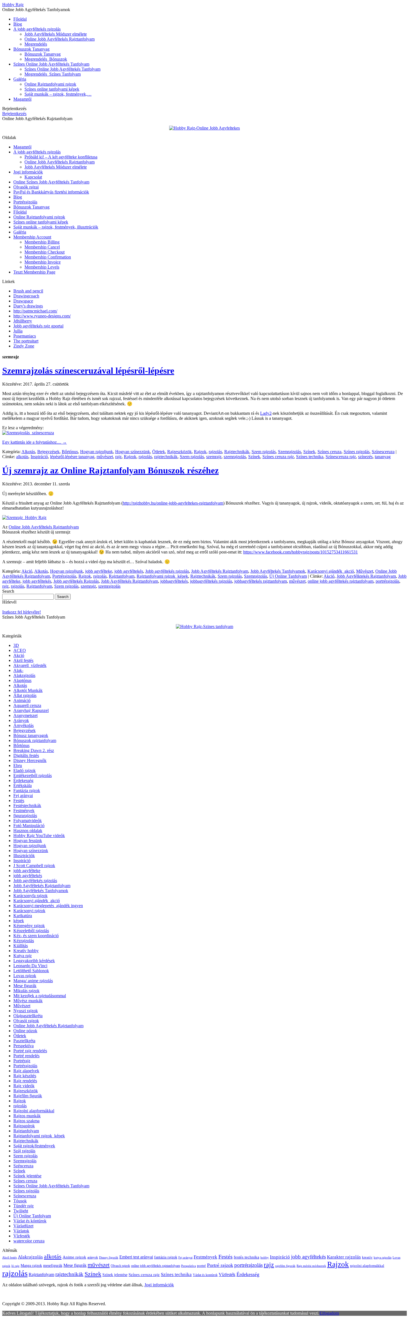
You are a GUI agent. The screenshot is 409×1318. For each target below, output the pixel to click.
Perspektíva (23, 1045)
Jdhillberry (22, 321)
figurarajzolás (25, 815)
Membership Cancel (42, 247)
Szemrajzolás (289, 451)
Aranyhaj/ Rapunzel (31, 710)
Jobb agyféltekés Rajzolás (76, 581)
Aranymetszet (25, 715)
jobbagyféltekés (174, 581)
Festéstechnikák (27, 805)
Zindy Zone (23, 346)
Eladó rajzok (24, 770)
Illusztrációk (24, 855)
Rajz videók (24, 1085)
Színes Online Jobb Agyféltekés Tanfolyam (51, 64)
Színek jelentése (27, 1175)
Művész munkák (28, 1000)
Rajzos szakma (26, 1120)
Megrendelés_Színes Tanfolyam (52, 74)
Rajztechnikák (236, 451)
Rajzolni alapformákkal (33, 1110)
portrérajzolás (387, 581)
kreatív (367, 1257)
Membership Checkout (44, 252)
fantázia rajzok (165, 1257)
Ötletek (158, 451)
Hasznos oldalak (27, 830)
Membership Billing (42, 242)
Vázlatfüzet (23, 1225)
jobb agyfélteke (98, 571)
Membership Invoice (42, 262)
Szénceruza (23, 1165)
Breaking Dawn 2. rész (33, 750)
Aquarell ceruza (27, 705)
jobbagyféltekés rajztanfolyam (260, 581)
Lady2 (266, 413)
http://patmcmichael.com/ (35, 311)
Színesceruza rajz (341, 456)
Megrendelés (35, 44)
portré (201, 1266)
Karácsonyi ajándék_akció (330, 571)
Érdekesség (23, 780)
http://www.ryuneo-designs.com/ (42, 316)
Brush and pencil (28, 291)
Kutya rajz (22, 955)
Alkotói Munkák (28, 690)
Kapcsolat (33, 177)
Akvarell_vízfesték (29, 665)
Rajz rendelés (25, 1080)
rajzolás (215, 451)
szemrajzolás (235, 456)
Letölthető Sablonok (31, 970)
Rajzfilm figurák (27, 1095)
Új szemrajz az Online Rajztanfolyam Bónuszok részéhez (110, 470)
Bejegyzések (48, 451)
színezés (365, 456)
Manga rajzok (31, 1266)
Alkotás (28, 451)
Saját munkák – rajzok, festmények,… (58, 94)
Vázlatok (21, 1230)
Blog (17, 24)
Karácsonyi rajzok (29, 910)
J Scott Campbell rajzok (34, 865)
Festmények (24, 810)
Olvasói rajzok (26, 1020)
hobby (264, 1257)
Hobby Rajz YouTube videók (39, 835)
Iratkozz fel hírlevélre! (21, 612)
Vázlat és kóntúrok (29, 1220)
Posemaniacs (24, 336)
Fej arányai (23, 795)
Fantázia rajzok (26, 790)
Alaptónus (22, 680)
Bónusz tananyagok (30, 735)
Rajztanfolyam (121, 576)
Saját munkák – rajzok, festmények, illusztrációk (55, 227)
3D (16, 645)
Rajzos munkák (27, 1115)
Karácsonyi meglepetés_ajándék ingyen (48, 905)
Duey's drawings (28, 306)
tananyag (383, 456)
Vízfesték (21, 1235)
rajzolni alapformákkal (367, 1266)
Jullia (18, 331)
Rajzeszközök (179, 451)
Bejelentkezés (14, 113)
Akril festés (23, 660)
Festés (18, 800)
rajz (118, 456)
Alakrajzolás (24, 675)
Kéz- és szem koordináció (36, 935)
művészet (105, 456)
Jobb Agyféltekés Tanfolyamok (277, 571)
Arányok (21, 720)
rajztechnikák (166, 456)
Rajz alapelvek (26, 1070)
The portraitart (25, 341)
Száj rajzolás (24, 1150)
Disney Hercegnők (29, 760)
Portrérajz (21, 1060)
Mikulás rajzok (26, 990)
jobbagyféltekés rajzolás (211, 581)
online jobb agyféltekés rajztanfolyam (340, 581)
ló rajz (15, 1265)
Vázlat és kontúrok (205, 1275)
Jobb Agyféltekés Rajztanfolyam (219, 571)
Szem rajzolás (264, 451)
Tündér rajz (23, 1205)
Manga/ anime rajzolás (33, 980)
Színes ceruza (329, 451)
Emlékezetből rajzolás (32, 775)
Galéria (19, 79)
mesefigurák (52, 1266)
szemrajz (213, 456)
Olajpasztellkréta (28, 1015)
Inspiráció (39, 456)
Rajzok (200, 451)
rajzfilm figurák (285, 1265)
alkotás (22, 456)
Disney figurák (108, 1257)
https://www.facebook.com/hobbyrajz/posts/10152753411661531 (300, 552)
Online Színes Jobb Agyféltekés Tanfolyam (51, 182)
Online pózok (25, 1030)
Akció (26, 571)
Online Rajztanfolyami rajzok (50, 84)
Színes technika (309, 456)
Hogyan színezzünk (132, 451)
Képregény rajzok (29, 925)
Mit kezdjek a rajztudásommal (39, 995)
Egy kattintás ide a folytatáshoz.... (34, 442)
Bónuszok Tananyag (31, 49)
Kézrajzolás (23, 940)
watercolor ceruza (29, 1240)
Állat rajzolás (24, 695)
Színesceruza (383, 451)
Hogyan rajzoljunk (96, 451)
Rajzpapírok (24, 1125)
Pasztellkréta (24, 1040)
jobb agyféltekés (128, 571)
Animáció (22, 700)
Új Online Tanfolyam (288, 576)
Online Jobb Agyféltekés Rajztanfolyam (59, 39)
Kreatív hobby (26, 950)
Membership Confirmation (47, 257)
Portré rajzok (220, 1265)
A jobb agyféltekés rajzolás (37, 29)
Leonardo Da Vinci (30, 965)
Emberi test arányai (136, 1257)
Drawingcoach (26, 296)
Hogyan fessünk (27, 840)
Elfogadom (329, 1313)
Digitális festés (26, 755)
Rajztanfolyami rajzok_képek (162, 576)
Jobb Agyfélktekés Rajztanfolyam (366, 576)
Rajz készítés (24, 1075)
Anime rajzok (74, 1257)
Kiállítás (20, 945)
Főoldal (20, 19)
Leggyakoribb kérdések (34, 960)
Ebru (17, 765)
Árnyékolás (23, 725)
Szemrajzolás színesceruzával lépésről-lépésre (88, 371)
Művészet (364, 571)
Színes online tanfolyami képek (51, 89)
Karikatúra (22, 915)
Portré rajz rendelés (30, 1050)
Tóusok (20, 1200)
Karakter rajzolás (344, 1257)
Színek (309, 451)
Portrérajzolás (25, 202)
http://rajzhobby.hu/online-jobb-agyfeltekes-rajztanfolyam (173, 503)
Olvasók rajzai (26, 187)
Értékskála (22, 785)
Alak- (18, 670)
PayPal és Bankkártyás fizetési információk (51, 192)
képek (18, 920)
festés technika (246, 1257)
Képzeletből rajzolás (31, 930)
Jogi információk (28, 172)
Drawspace (23, 301)
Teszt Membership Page (34, 272)
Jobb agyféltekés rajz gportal (38, 326)
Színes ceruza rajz (278, 456)
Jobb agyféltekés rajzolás (167, 571)
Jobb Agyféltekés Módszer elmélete (55, 34)
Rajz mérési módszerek (311, 1265)
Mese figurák (24, 985)
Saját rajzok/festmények (34, 1145)
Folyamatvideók (27, 820)
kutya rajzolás (382, 1257)
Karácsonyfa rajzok (30, 895)
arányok (92, 1257)
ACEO (19, 650)
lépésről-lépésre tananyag (72, 456)
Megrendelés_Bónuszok (45, 59)
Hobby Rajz (13, 4)
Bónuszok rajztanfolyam (34, 740)
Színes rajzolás (356, 451)
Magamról (22, 99)
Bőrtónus (70, 451)
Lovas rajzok (24, 975)
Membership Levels (41, 267)
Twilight (20, 1210)
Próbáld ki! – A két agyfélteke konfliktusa (60, 157)
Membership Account (32, 237)
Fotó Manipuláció (29, 825)
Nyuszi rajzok (25, 1010)
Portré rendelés (26, 1055)
